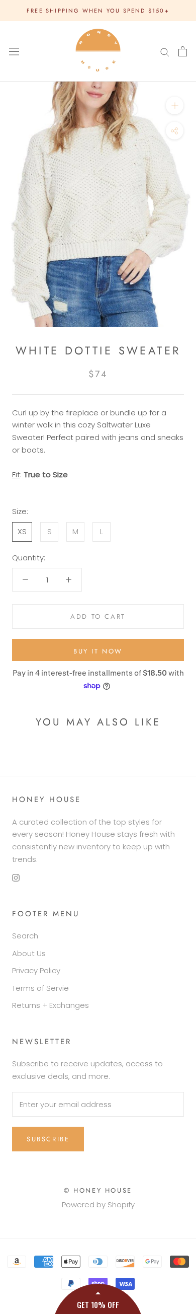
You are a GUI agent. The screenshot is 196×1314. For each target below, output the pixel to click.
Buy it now (98, 651)
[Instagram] (16, 877)
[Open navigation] (14, 51)
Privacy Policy (36, 970)
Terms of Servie (40, 988)
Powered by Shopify (98, 1204)
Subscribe (48, 1139)
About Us (29, 953)
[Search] (164, 51)
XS (22, 531)
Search (25, 935)
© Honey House (98, 1190)
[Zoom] (174, 105)
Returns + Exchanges (50, 1005)
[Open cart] (182, 51)
